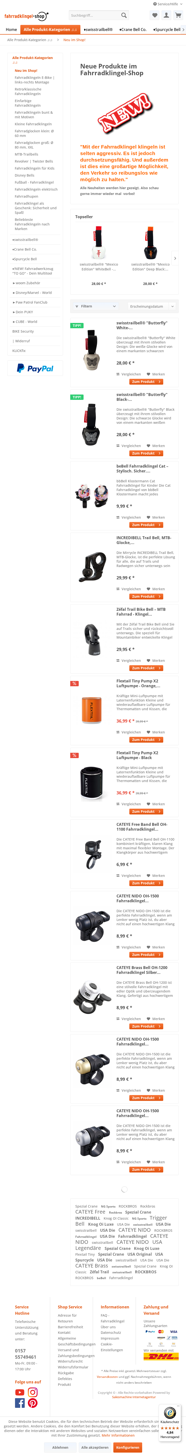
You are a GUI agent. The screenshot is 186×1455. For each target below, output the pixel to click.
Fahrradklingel (86, 1237)
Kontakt (64, 1332)
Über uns (108, 1327)
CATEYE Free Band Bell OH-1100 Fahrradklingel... (141, 827)
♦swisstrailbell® (25, 239)
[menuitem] (99, 15)
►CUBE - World (24, 321)
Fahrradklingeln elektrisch (36, 189)
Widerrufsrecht (70, 1361)
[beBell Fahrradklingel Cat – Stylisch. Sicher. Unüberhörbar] (92, 496)
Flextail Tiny (85, 1254)
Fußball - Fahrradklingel (34, 182)
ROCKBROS (128, 1206)
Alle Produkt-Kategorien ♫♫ (32, 60)
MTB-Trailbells (26, 154)
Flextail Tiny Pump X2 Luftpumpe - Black (137, 755)
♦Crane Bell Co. (24, 249)
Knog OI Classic (117, 1218)
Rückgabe (66, 1373)
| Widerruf (21, 341)
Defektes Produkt (65, 1381)
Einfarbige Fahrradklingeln (28, 103)
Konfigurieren (127, 1447)
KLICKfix (19, 350)
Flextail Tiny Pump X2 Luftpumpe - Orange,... (138, 683)
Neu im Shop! (26, 70)
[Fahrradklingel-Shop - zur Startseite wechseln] (25, 16)
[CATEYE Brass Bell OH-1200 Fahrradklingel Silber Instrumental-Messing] (92, 997)
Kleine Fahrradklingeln (33, 124)
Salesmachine (122, 1397)
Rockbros (147, 1206)
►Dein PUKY (22, 312)
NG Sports (108, 1206)
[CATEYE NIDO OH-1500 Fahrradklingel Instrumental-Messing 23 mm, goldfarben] (92, 1069)
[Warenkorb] (178, 15)
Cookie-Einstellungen (112, 1347)
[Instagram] (33, 1396)
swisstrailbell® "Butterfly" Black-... (142, 397)
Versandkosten (107, 1377)
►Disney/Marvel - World (32, 292)
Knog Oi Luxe (101, 1224)
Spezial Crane (87, 1206)
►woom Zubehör (26, 283)
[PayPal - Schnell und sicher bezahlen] (35, 368)
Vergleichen (131, 374)
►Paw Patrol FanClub (29, 302)
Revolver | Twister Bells (34, 161)
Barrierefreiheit (70, 1327)
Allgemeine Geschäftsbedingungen (71, 1341)
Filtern (86, 306)
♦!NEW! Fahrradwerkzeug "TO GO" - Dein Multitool (32, 271)
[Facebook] (20, 1406)
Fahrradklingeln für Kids (34, 168)
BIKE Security (23, 331)
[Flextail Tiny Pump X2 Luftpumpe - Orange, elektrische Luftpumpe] (92, 711)
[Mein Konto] (166, 15)
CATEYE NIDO (135, 1229)
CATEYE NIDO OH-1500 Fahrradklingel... (137, 898)
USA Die (124, 1224)
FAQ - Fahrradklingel (112, 1318)
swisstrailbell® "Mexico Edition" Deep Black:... (150, 266)
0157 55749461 (25, 1354)
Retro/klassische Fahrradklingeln (28, 91)
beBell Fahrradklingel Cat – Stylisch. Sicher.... (142, 468)
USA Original (140, 1254)
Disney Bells (24, 175)
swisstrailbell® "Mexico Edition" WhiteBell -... (99, 266)
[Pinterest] (33, 1406)
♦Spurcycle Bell (24, 259)
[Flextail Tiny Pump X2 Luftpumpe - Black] (92, 782)
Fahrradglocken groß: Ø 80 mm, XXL (34, 144)
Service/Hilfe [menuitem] (168, 4)
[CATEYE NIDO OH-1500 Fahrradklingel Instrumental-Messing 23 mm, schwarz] (92, 926)
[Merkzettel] (154, 15)
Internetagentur (144, 1397)
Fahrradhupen (26, 196)
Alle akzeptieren (94, 1447)
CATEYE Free (91, 1211)
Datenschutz (111, 1332)
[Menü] (178, 1407)
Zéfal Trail (100, 1272)
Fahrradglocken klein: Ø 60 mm (34, 133)
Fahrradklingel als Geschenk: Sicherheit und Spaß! (36, 208)
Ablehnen (60, 1447)
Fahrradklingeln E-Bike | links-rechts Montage (35, 79)
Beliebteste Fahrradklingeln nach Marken (32, 224)
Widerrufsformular (71, 1367)
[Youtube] (20, 1396)
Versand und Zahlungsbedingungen (71, 1353)
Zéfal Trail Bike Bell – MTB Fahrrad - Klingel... (141, 612)
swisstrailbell (143, 1225)
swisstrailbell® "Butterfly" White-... (142, 325)
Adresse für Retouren (67, 1318)
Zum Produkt (143, 381)
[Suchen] (124, 15)
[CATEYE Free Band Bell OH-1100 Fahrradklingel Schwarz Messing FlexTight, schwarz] (92, 854)
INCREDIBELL (88, 1218)
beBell (102, 1278)
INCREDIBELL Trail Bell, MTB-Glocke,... (143, 540)
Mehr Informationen (118, 1435)
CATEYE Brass (92, 1265)
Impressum (110, 1338)
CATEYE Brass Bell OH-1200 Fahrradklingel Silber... (141, 970)
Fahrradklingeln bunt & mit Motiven (34, 114)
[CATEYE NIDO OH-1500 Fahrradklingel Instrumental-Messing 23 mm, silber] (92, 1140)
